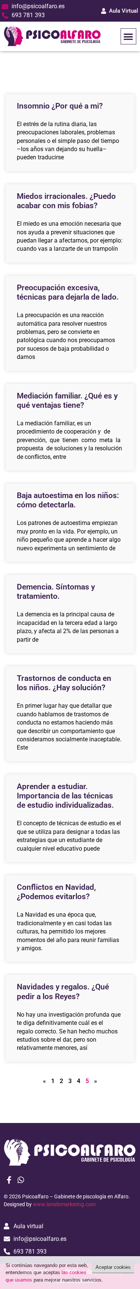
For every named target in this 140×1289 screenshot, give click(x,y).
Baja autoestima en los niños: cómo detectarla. (68, 500)
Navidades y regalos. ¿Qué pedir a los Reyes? (63, 991)
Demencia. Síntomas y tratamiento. (56, 591)
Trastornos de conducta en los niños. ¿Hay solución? (64, 683)
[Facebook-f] (9, 1180)
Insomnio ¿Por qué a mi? (60, 105)
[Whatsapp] (21, 1180)
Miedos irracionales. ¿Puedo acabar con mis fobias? (66, 201)
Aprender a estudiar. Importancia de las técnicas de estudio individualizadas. (65, 796)
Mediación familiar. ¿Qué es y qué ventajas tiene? (67, 400)
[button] (129, 36)
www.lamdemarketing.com (64, 1204)
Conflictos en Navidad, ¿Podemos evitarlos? (56, 892)
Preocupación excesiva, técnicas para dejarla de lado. (68, 292)
